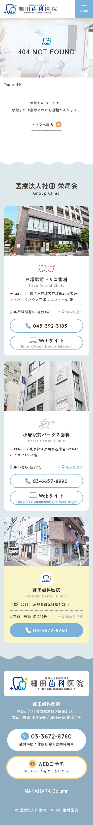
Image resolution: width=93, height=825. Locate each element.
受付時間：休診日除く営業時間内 (46, 739)
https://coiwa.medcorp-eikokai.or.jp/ (46, 498)
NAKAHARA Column (46, 790)
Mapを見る (74, 311)
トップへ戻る (42, 124)
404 (19, 84)
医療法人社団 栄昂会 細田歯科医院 (30, 9)
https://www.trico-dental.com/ (46, 342)
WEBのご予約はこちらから (46, 766)
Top (7, 84)
